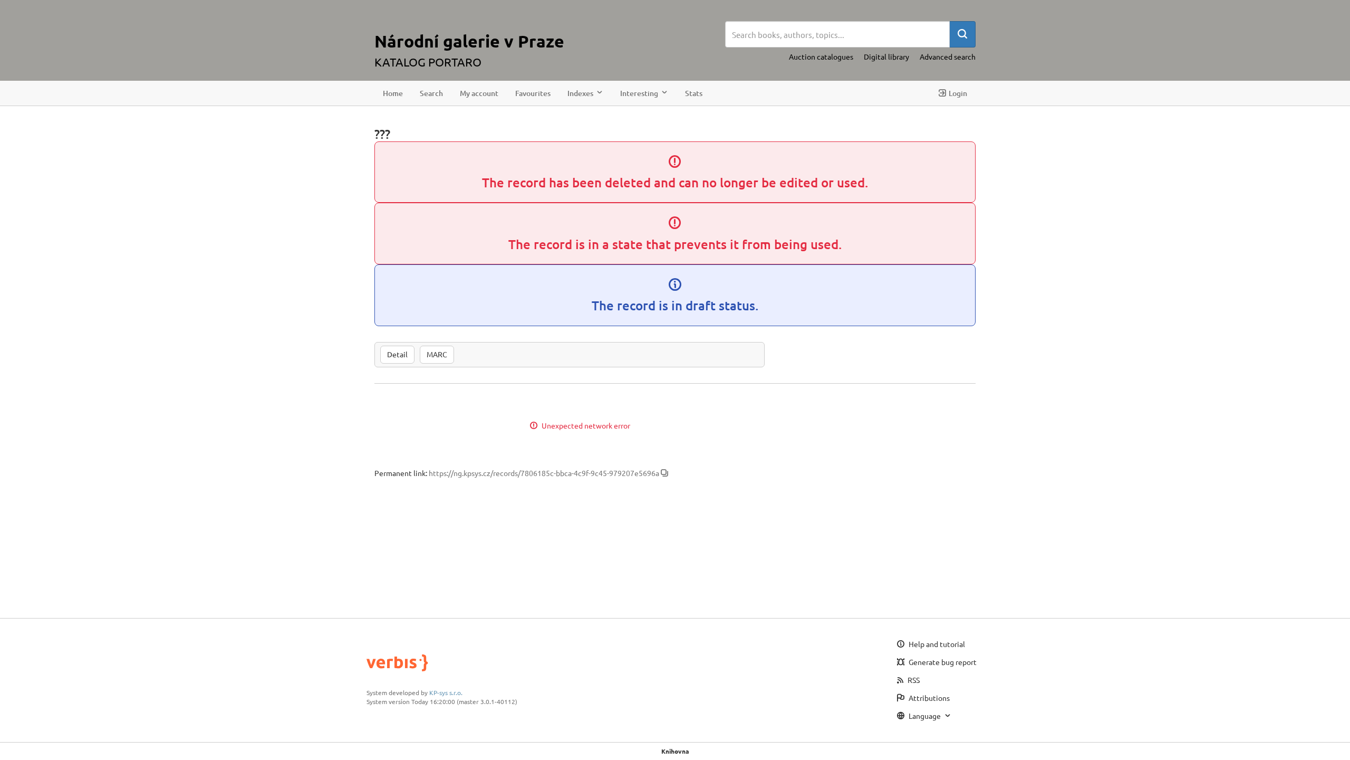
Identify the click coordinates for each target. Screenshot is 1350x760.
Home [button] (393, 93)
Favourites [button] (533, 93)
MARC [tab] (437, 354)
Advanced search (948, 56)
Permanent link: (400, 473)
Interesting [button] (639, 93)
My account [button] (479, 93)
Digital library (886, 56)
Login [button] (958, 93)
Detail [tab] (397, 354)
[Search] (962, 34)
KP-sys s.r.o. (445, 692)
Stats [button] (693, 93)
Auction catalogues (821, 56)
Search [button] (431, 93)
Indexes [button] (580, 93)
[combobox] (837, 34)
